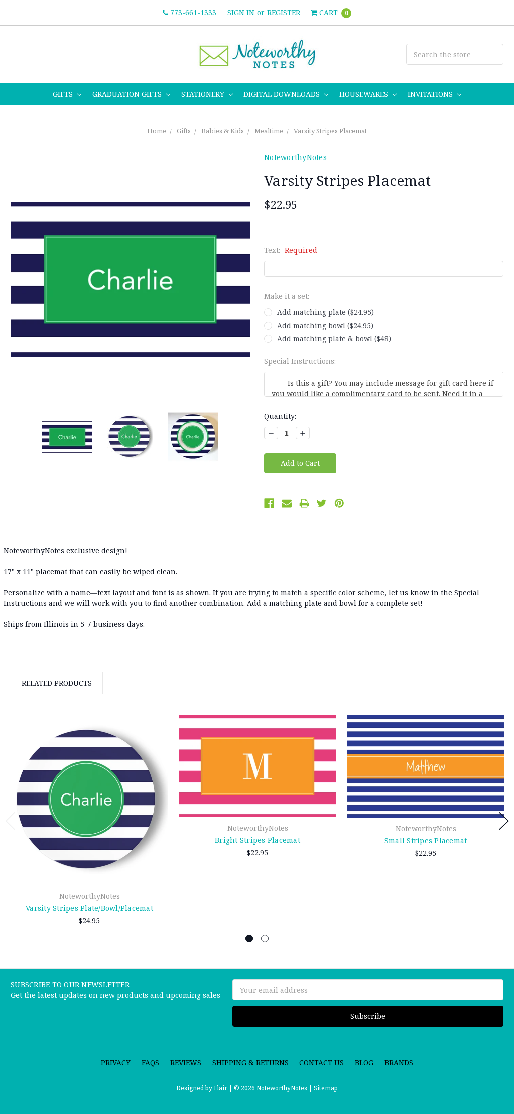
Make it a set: (286, 296)
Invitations (431, 94)
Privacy (116, 1062)
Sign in (240, 12)
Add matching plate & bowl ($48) (334, 338)
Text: (290, 250)
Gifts (64, 94)
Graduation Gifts (128, 94)
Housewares (364, 94)
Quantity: (280, 416)
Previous (11, 821)
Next (504, 821)
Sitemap (325, 1088)
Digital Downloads (282, 94)
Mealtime (268, 130)
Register (283, 12)
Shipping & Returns (250, 1062)
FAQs (150, 1062)
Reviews (185, 1062)
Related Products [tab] (57, 683)
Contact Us (321, 1062)
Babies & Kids (222, 130)
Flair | (223, 1088)
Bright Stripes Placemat (257, 840)
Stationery (203, 94)
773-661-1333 (192, 12)
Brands (398, 1062)
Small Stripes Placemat (425, 840)
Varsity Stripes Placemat (330, 130)
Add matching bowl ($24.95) (325, 325)
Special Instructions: (300, 361)
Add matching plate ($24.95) (325, 312)
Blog (364, 1062)
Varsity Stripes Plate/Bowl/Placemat (89, 908)
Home (156, 130)
